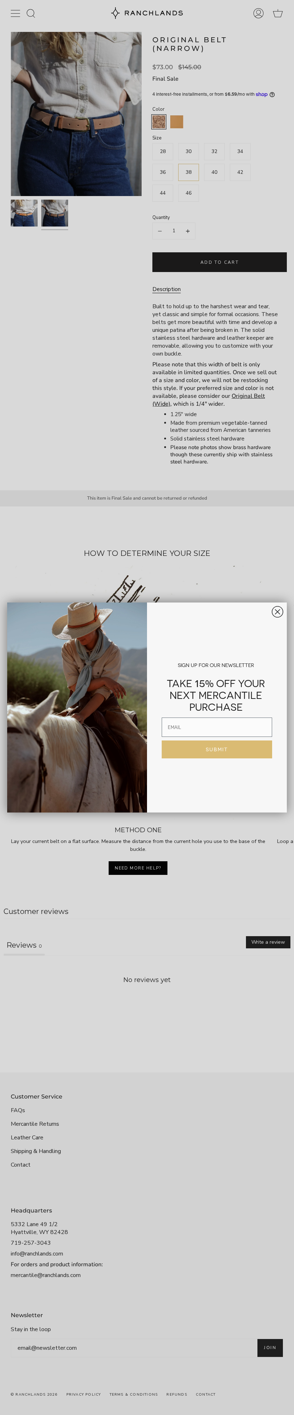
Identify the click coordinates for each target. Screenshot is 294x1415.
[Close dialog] (277, 612)
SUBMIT (217, 749)
